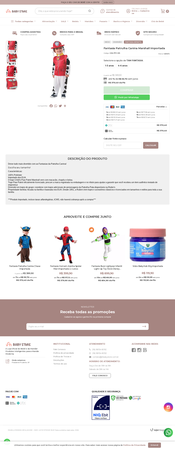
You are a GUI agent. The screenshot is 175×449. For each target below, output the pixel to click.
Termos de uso (60, 364)
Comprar (126, 90)
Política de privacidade (63, 353)
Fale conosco (99, 375)
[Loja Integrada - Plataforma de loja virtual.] (159, 430)
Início (107, 42)
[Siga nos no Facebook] (134, 350)
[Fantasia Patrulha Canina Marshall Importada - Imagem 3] (11, 71)
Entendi (154, 445)
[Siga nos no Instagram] (140, 350)
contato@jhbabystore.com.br (105, 357)
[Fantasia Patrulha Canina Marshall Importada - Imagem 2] (11, 59)
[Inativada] (101, 407)
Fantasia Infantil (133, 42)
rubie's (166, 54)
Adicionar (70, 283)
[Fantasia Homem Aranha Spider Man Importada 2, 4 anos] (66, 256)
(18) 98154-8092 (99, 349)
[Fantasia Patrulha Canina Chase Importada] (25, 256)
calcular (150, 145)
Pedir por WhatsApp (128, 97)
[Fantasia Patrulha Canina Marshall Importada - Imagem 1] (11, 46)
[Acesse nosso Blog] (145, 350)
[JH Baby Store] (17, 11)
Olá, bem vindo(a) (139, 9)
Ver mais (24, 283)
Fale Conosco (59, 349)
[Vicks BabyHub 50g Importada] (148, 256)
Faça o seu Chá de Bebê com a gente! (80, 2)
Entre (134, 11)
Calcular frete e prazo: (115, 138)
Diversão (117, 42)
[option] (26, 33)
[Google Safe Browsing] (135, 398)
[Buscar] (89, 11)
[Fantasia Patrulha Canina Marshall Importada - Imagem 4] (11, 83)
